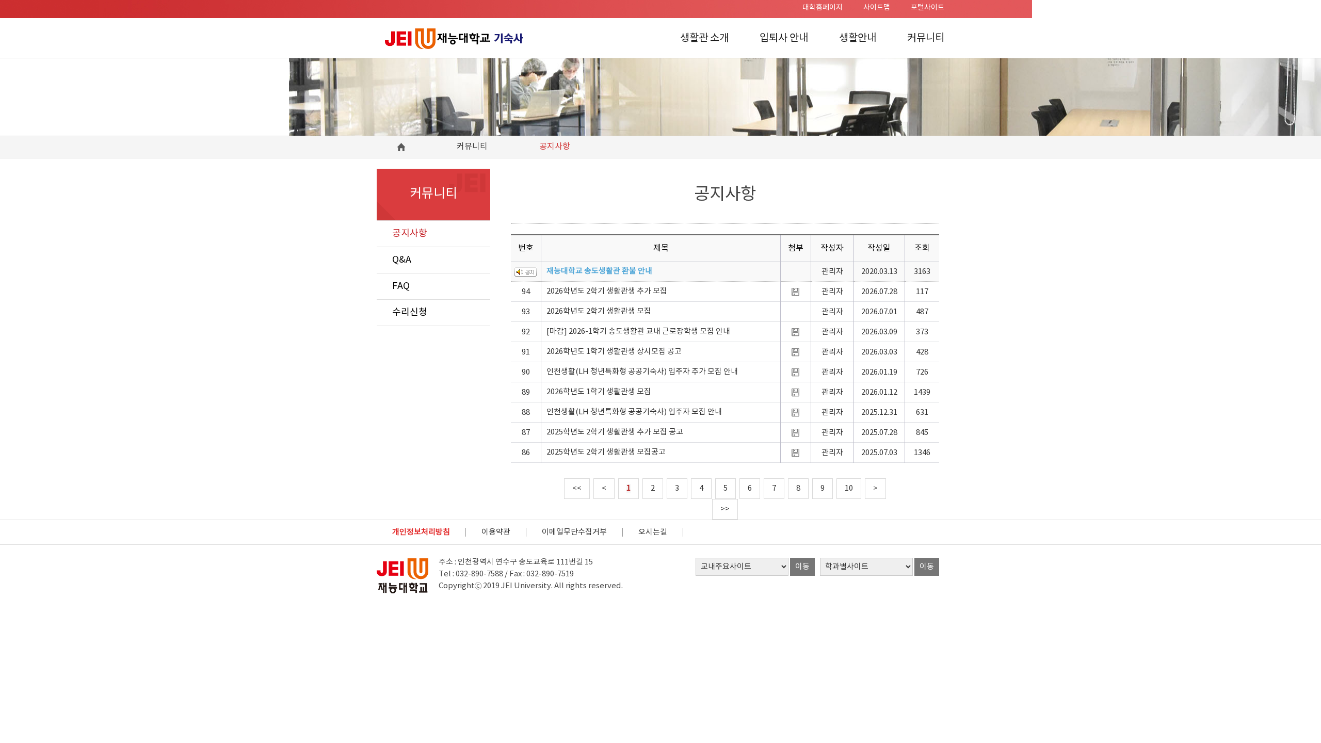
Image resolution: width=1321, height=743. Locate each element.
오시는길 (652, 532)
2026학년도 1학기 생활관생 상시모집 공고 (614, 351)
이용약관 (495, 532)
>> (725, 509)
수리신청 (409, 312)
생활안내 (857, 38)
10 (849, 488)
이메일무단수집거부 (574, 532)
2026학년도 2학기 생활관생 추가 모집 (606, 291)
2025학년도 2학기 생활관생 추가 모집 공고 (614, 432)
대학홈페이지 (822, 8)
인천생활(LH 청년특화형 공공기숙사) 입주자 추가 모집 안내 (642, 371)
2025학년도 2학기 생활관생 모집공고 (606, 452)
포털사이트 (927, 8)
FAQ (401, 286)
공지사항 (409, 233)
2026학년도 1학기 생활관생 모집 (598, 391)
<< (577, 488)
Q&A (401, 259)
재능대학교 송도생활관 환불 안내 (599, 271)
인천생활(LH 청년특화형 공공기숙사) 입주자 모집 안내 (634, 412)
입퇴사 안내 (784, 38)
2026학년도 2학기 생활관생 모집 (598, 311)
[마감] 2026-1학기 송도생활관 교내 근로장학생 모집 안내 (638, 331)
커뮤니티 (925, 38)
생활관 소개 (704, 38)
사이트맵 (876, 8)
